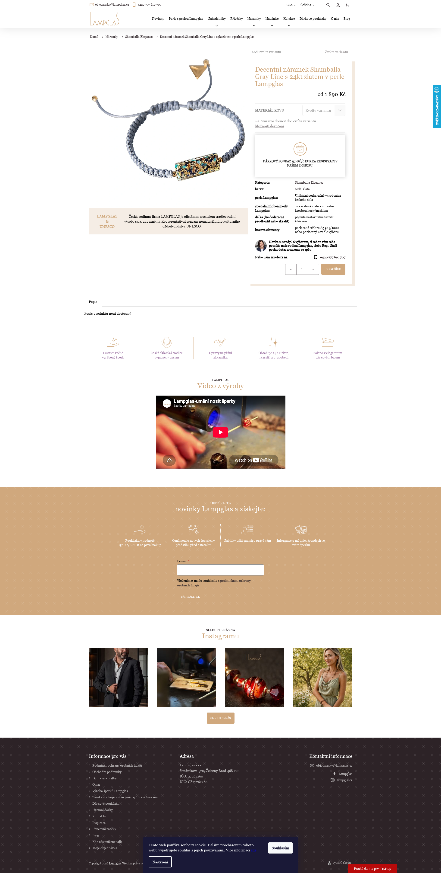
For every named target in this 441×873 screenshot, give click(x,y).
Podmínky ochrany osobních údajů (117, 765)
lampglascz (344, 780)
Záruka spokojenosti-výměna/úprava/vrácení (125, 797)
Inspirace (99, 823)
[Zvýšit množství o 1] (313, 269)
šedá (298, 189)
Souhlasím (280, 848)
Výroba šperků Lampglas (110, 791)
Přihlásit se (190, 596)
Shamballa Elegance (309, 182)
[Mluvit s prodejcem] (300, 246)
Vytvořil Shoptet (342, 862)
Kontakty (99, 816)
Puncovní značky (104, 829)
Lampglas (345, 774)
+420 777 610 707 (149, 4)
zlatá (306, 189)
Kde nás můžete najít (107, 842)
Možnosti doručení (269, 126)
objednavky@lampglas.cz (112, 4)
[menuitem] (158, 18)
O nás (96, 784)
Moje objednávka (104, 848)
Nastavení (160, 862)
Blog (95, 835)
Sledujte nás (220, 718)
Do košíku (333, 269)
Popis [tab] (93, 302)
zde (253, 850)
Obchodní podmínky (107, 772)
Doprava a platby (104, 778)
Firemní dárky (102, 810)
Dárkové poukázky (105, 803)
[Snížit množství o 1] (291, 269)
